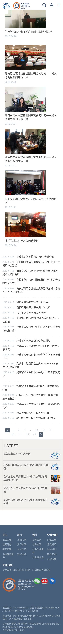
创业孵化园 (38, 557)
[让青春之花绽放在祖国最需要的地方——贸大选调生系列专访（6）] (25, 57)
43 (27, 434)
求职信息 (21, 539)
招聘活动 (21, 554)
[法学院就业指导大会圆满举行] (25, 224)
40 (50, 430)
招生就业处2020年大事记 (16, 453)
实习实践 (21, 544)
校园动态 (6, 544)
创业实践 (36, 544)
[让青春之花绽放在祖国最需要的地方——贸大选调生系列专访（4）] (25, 141)
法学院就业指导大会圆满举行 (21, 240)
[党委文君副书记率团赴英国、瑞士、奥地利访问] (25, 182)
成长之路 (51, 554)
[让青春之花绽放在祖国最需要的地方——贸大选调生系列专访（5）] (25, 99)
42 (20, 434)
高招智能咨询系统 (41, 569)
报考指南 (6, 549)
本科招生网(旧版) (22, 569)
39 (43, 430)
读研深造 (21, 549)
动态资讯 (36, 539)
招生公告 (6, 539)
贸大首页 (6, 569)
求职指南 (51, 558)
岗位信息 (51, 539)
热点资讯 (51, 544)
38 (36, 430)
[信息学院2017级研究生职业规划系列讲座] (25, 15)
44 (34, 434)
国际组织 (51, 549)
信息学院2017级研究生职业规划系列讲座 (28, 31)
